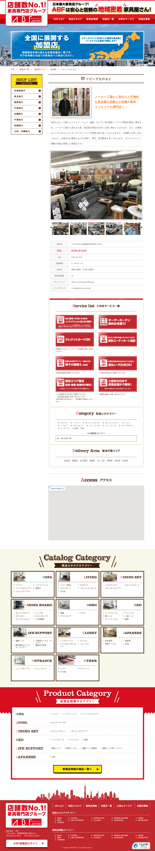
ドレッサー (84, 644)
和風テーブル (110, 644)
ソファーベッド (41, 585)
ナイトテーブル (111, 619)
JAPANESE (118, 820)
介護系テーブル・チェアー (43, 642)
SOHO (140, 818)
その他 (63, 672)
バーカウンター (111, 585)
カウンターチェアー (113, 588)
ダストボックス (41, 616)
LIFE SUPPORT (77, 820)
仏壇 (127, 644)
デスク (83, 613)
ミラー (63, 669)
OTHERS (61, 840)
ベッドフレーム (111, 613)
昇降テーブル (71, 748)
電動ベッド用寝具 (89, 748)
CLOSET (97, 820)
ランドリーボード (23, 619)
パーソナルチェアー (24, 588)
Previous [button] (50, 227)
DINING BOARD (121, 818)
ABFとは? (59, 806)
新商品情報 (91, 806)
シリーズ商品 (65, 585)
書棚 (62, 613)
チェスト (83, 641)
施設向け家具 (40, 645)
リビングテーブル (23, 591)
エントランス (40, 669)
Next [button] (141, 227)
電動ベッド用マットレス (112, 748)
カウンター (20, 616)
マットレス (129, 613)
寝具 (127, 619)
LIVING (74, 818)
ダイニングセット (132, 585)
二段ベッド (129, 616)
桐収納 (128, 641)
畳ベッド (108, 616)
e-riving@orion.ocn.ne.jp (81, 288)
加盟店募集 (142, 806)
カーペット (84, 669)
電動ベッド (20, 641)
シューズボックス (23, 669)
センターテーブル (58, 722)
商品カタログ (74, 806)
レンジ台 (39, 613)
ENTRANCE (143, 820)
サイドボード (65, 588)
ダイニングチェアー (79, 731)
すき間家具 (39, 619)
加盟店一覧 (106, 806)
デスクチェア (65, 616)
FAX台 (63, 591)
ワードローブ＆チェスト (68, 645)
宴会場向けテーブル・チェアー (23, 646)
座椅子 (38, 588)
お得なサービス (124, 806)
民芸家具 (108, 641)
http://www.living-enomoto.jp (82, 282)
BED (59, 820)
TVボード (84, 585)
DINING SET (99, 818)
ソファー (19, 585)
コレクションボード (88, 588)
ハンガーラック (66, 641)
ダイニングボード (23, 613)
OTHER (60, 822)
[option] (96, 185)
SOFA (59, 818)
